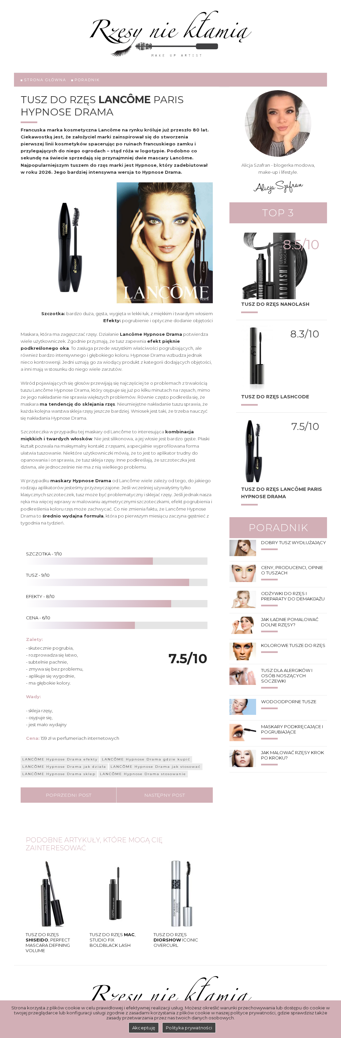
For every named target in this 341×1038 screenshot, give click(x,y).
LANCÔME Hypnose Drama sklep (59, 774)
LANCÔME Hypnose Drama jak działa (64, 766)
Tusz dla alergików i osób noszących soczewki (286, 676)
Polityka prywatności (189, 1027)
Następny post (164, 795)
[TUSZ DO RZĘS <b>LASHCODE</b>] (257, 357)
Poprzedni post (68, 795)
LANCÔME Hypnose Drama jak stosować (156, 766)
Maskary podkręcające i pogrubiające (292, 729)
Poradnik (86, 80)
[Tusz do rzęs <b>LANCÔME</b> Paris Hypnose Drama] (254, 450)
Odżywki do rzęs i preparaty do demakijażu (293, 596)
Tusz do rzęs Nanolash (275, 304)
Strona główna (43, 80)
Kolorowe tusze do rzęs (293, 645)
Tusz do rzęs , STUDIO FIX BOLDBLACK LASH (113, 940)
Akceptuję (143, 1027)
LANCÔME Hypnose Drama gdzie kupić (146, 759)
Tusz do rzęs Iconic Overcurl (176, 940)
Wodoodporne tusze (288, 701)
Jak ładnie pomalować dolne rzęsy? (289, 622)
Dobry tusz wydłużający (293, 542)
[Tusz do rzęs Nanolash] (274, 265)
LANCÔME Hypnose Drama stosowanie (143, 774)
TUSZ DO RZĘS (275, 397)
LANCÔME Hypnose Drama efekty (60, 759)
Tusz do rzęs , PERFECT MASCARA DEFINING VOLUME (48, 942)
